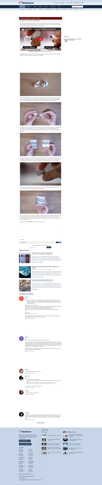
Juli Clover (20, 453)
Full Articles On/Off (27, 479)
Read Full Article (35, 262)
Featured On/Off (21, 479)
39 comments (22, 242)
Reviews (46, 6)
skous (26, 296)
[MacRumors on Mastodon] (74, 2)
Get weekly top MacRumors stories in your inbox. (40, 245)
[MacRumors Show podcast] (67, 2)
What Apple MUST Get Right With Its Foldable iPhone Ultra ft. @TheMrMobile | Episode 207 (76, 435)
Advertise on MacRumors (25, 444)
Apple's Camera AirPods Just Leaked (54, 435)
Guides (35, 6)
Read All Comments (40, 422)
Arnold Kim (21, 449)
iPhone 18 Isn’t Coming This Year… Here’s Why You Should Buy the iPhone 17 (54, 448)
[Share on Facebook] (60, 242)
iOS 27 (35, 9)
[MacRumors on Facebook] (71, 2)
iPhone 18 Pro (22, 9)
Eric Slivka (30, 449)
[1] (21, 340)
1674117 (26, 336)
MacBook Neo (57, 9)
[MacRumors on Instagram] (69, 2)
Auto (37, 479)
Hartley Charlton (21, 461)
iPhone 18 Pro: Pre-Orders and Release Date (42, 253)
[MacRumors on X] (73, 2)
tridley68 (26, 390)
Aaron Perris (30, 469)
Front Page (22, 6)
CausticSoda (27, 375)
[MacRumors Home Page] (26, 3)
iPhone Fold (30, 9)
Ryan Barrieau (31, 465)
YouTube (45, 432)
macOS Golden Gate (49, 9)
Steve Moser (21, 469)
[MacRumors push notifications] (78, 2)
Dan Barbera (37, 20)
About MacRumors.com (25, 440)
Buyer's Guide (52, 6)
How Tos (40, 6)
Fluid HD (34, 479)
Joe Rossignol (49, 254)
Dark (41, 479)
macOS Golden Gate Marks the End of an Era (42, 280)
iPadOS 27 (41, 9)
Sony (23, 239)
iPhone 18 (75, 9)
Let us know (62, 2)
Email (20, 451)
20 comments (40, 262)
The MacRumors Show (71, 432)
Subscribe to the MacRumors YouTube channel (37, 51)
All (82, 9)
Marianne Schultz (31, 461)
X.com (22, 451)
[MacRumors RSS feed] (80, 2)
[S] (21, 300)
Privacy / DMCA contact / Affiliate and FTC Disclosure (26, 476)
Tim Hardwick (49, 269)
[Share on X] (57, 242)
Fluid (32, 479)
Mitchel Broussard (22, 457)
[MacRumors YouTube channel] (76, 2)
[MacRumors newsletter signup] (82, 2)
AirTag (70, 9)
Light (39, 479)
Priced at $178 (22, 54)
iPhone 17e (65, 9)
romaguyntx (27, 412)
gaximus (26, 369)
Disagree (33, 318)
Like (30, 318)
